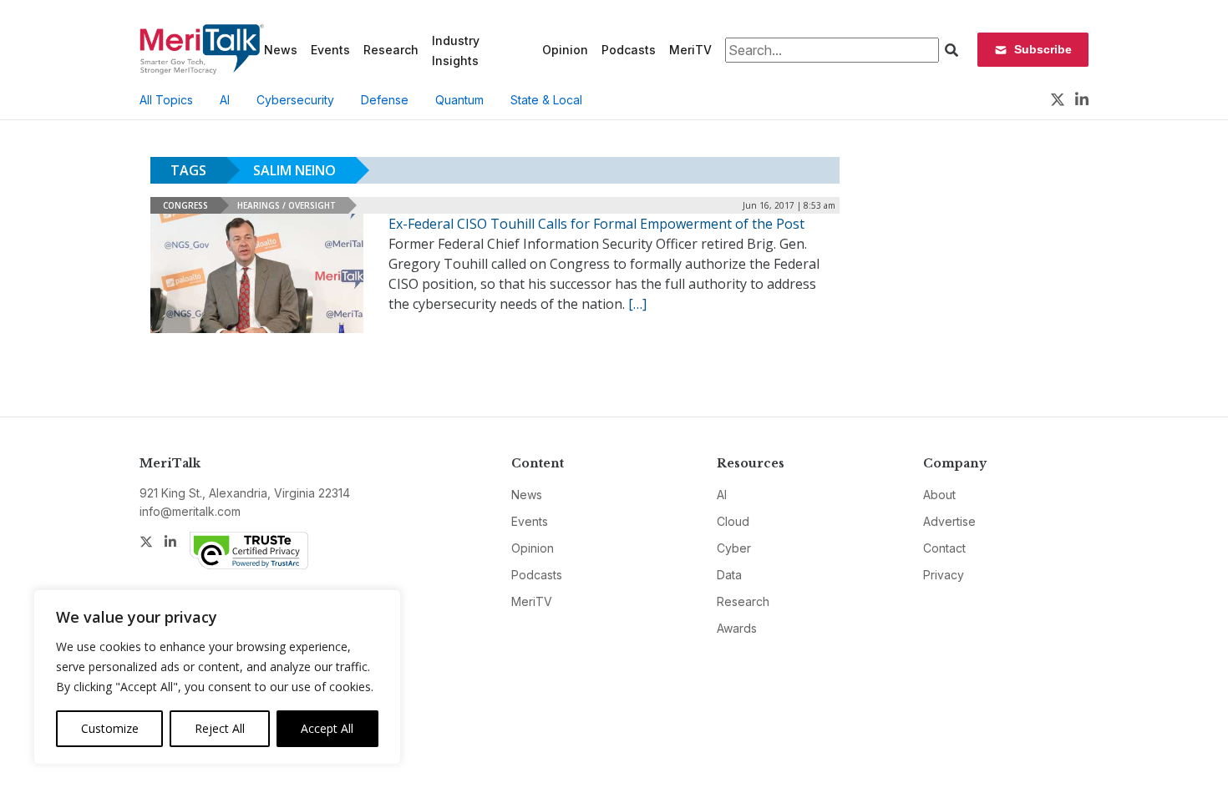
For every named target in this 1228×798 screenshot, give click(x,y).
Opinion (565, 50)
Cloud (733, 521)
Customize (110, 728)
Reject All (220, 728)
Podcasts (628, 50)
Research (391, 50)
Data (729, 575)
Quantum (459, 100)
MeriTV (690, 50)
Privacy (943, 575)
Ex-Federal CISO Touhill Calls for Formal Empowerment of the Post (596, 224)
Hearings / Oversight (286, 205)
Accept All (327, 728)
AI (225, 100)
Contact (944, 548)
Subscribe (1043, 49)
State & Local (546, 100)
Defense (384, 100)
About (939, 494)
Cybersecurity (295, 100)
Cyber (734, 548)
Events (330, 50)
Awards (737, 628)
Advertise (949, 521)
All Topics (166, 100)
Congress (185, 205)
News (280, 50)
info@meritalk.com (190, 511)
